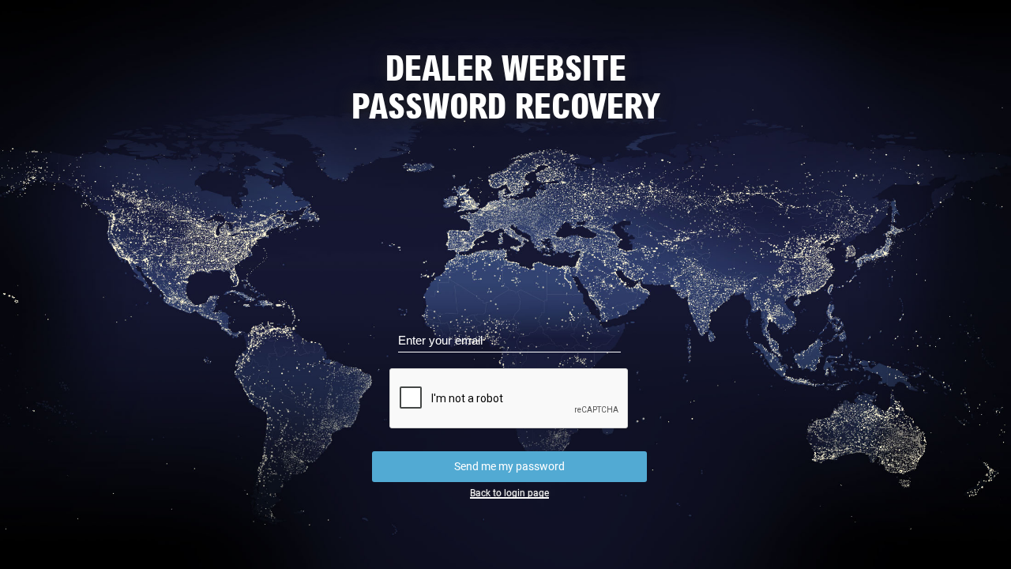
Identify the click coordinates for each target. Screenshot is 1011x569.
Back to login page (509, 493)
